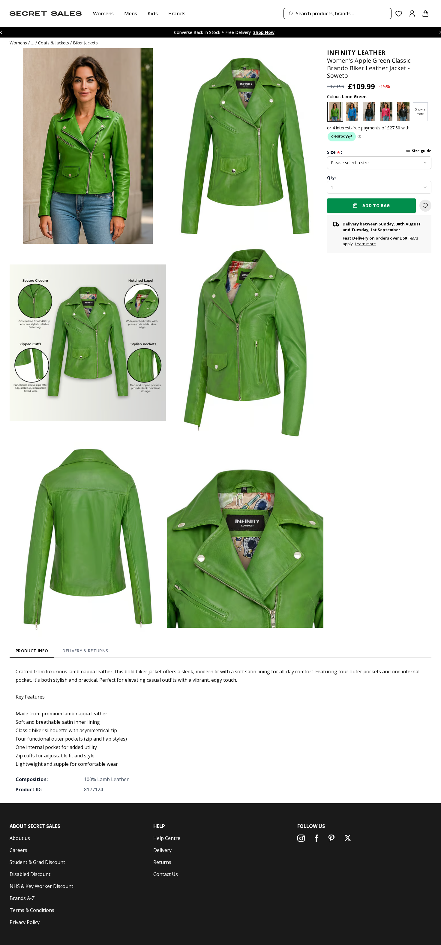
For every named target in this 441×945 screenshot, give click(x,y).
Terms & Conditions (32, 910)
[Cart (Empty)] (425, 14)
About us (20, 838)
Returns (162, 862)
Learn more (365, 244)
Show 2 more (420, 111)
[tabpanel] (220, 730)
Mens (130, 13)
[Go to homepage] (46, 13)
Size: (334, 152)
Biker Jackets (85, 43)
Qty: (331, 177)
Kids (153, 13)
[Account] (412, 14)
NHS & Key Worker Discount (41, 886)
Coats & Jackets (53, 43)
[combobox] (338, 13)
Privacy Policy (25, 922)
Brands (176, 13)
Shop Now (273, 32)
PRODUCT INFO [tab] (32, 651)
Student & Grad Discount (37, 862)
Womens (103, 13)
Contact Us (165, 874)
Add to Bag (376, 205)
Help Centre (166, 838)
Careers (18, 850)
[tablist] (62, 652)
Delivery (162, 850)
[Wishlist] (399, 14)
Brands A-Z (22, 898)
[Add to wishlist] (425, 206)
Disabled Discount (30, 874)
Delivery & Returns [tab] (85, 651)
